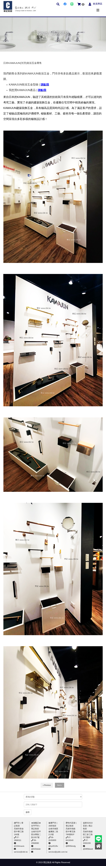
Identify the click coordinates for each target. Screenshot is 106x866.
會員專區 (97, 3)
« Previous (47, 785)
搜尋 (28, 812)
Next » (59, 785)
